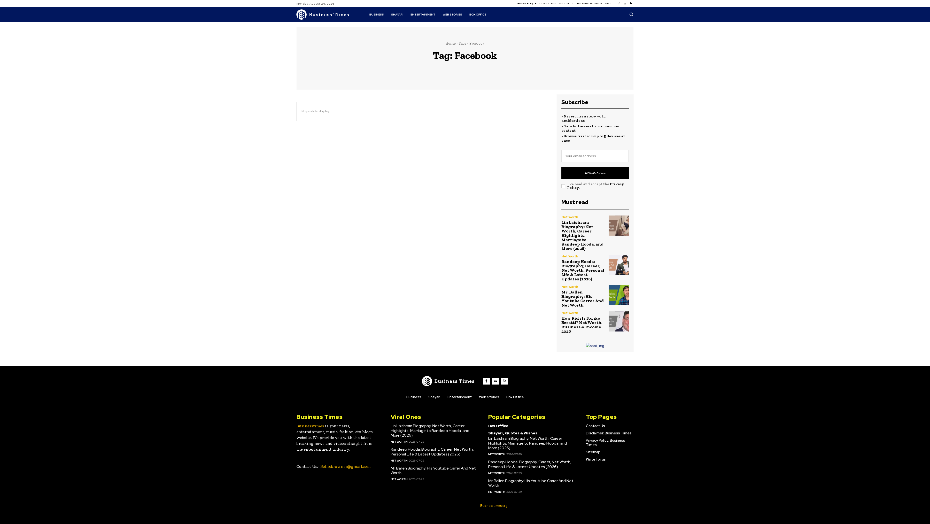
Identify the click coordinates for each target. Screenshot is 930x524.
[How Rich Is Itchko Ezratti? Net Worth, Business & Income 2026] (619, 321)
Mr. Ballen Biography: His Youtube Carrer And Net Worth (582, 298)
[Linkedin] (625, 4)
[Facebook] (619, 4)
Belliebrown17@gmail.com (345, 466)
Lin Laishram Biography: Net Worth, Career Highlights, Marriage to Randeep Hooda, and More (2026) (582, 235)
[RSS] (631, 4)
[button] (631, 14)
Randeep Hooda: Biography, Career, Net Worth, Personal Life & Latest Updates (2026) (582, 270)
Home (450, 43)
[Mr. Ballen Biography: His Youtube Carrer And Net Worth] (619, 295)
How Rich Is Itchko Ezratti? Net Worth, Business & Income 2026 (581, 325)
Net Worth (569, 217)
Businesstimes (310, 426)
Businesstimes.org (493, 506)
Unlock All (595, 173)
